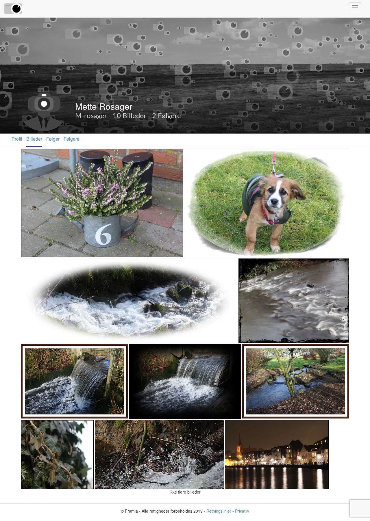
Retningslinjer (218, 511)
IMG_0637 (33, 155)
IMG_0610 (254, 350)
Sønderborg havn (244, 426)
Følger (53, 138)
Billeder (34, 138)
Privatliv (242, 511)
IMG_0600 (33, 350)
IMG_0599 (142, 350)
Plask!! (103, 426)
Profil (17, 138)
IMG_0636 (33, 426)
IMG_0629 (251, 264)
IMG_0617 (33, 264)
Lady (191, 155)
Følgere (71, 138)
